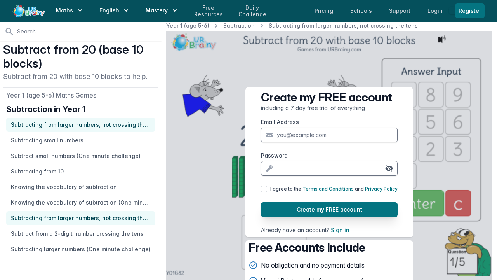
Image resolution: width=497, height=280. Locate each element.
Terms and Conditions (328, 189)
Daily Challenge (252, 11)
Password (274, 155)
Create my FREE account (329, 209)
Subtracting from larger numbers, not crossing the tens (343, 25)
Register (470, 10)
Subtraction (239, 25)
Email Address (280, 122)
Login (435, 10)
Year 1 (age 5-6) (187, 25)
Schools (362, 10)
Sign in (340, 230)
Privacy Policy (381, 189)
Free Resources (208, 11)
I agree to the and (334, 189)
